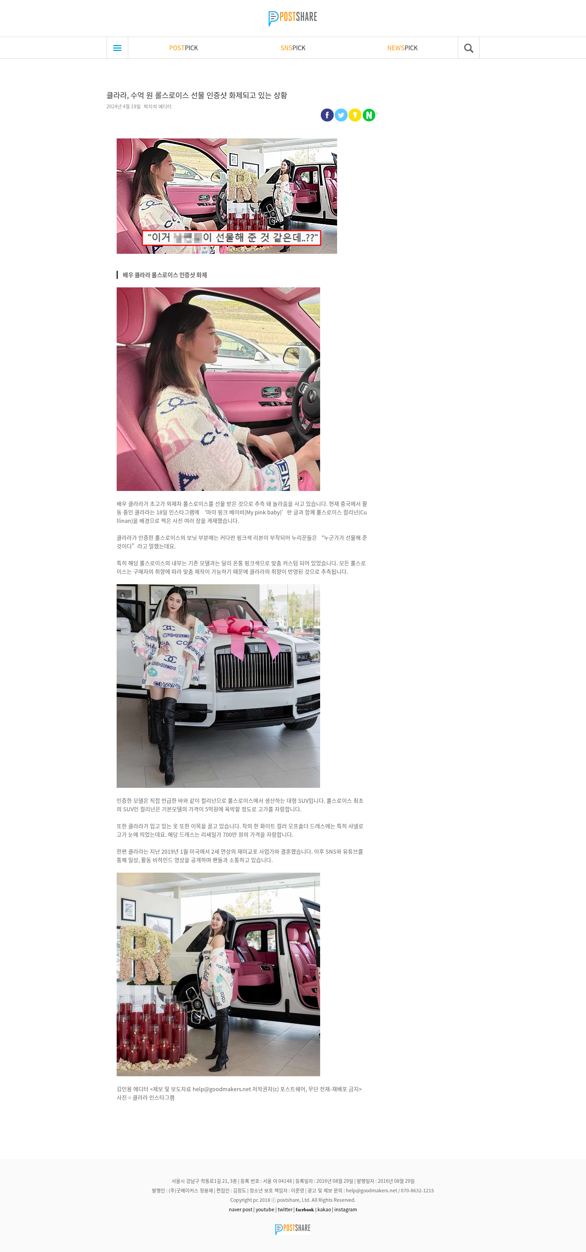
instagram (345, 1209)
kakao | (325, 1209)
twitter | (286, 1209)
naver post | (242, 1209)
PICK (183, 47)
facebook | (306, 1209)
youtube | (266, 1209)
